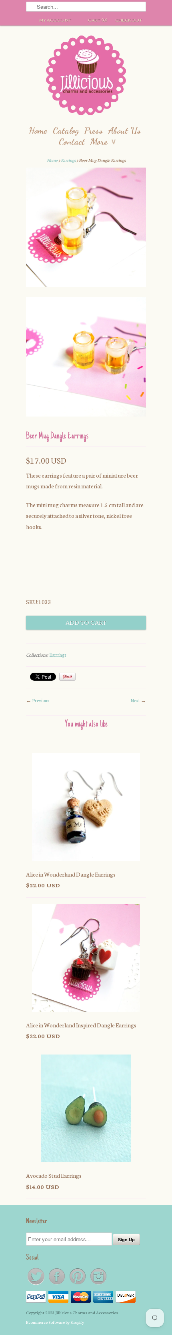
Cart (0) (97, 20)
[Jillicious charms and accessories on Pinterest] (78, 1284)
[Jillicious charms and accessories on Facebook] (57, 1284)
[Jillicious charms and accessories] (86, 77)
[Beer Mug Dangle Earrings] (86, 229)
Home (38, 130)
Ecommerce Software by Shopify (55, 1322)
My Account (55, 20)
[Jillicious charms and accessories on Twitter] (36, 1284)
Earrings (68, 160)
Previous (40, 700)
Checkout (128, 20)
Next (135, 700)
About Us (124, 130)
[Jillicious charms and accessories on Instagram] (98, 1284)
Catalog (66, 130)
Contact (72, 141)
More (103, 141)
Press (93, 130)
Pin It (67, 677)
